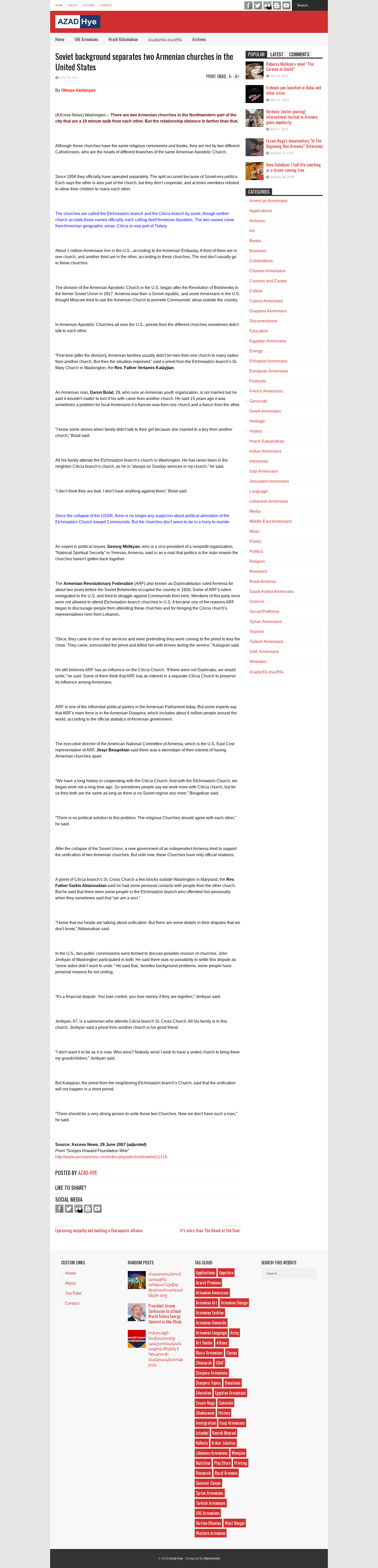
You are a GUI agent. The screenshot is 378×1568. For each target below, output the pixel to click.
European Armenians (268, 371)
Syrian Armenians (265, 621)
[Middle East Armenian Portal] (77, 24)
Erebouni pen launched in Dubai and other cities (293, 90)
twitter (258, 5)
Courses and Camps (268, 281)
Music (254, 531)
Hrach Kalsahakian (123, 39)
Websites (257, 661)
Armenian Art (206, 1303)
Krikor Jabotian (224, 1443)
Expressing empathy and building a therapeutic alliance (98, 1230)
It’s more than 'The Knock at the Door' (210, 1230)
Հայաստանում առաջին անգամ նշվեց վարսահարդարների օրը (165, 1284)
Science (256, 601)
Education (258, 331)
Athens (222, 1343)
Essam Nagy (205, 1403)
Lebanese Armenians (268, 501)
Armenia (257, 221)
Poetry (255, 541)
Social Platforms (264, 611)
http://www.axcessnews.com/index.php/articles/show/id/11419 (111, 1157)
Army (234, 1333)
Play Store (222, 1463)
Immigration (206, 1423)
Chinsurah (204, 1363)
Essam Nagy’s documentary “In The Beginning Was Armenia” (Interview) (294, 143)
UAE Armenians (86, 39)
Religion (257, 561)
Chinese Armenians (267, 271)
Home (59, 5)
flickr (267, 5)
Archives (199, 39)
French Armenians (266, 391)
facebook (248, 5)
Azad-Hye (87, 1173)
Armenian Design (234, 1303)
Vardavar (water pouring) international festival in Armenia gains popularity (292, 116)
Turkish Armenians (266, 641)
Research (258, 571)
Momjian (238, 1453)
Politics (256, 551)
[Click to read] (255, 70)
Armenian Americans (212, 1293)
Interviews (258, 461)
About (72, 5)
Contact (106, 5)
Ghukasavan (205, 1413)
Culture (256, 291)
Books (255, 241)
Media (255, 511)
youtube (286, 5)
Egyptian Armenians (267, 341)
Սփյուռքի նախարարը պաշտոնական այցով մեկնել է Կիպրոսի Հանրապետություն (165, 1348)
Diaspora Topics (208, 1383)
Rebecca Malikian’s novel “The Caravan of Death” (289, 66)
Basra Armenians (209, 1353)
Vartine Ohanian (208, 1523)
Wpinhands (212, 1558)
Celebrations (261, 261)
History (255, 431)
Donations (232, 1383)
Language (258, 491)
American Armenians (268, 201)
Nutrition (203, 1463)
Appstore (226, 1273)
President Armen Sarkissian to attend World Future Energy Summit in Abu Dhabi (165, 1314)
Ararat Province (208, 1283)
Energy (256, 351)
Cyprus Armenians (266, 301)
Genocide (258, 401)
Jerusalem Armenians (269, 481)
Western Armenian (210, 1533)
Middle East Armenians (270, 521)
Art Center (204, 1343)
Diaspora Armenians (268, 311)
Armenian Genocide (211, 1323)
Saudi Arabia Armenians (271, 591)
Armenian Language (211, 1333)
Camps (232, 1353)
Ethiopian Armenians (268, 361)
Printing (240, 1463)
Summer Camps (208, 1483)
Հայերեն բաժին (165, 39)
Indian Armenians (265, 451)
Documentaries (263, 321)
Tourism (256, 631)
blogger (277, 5)
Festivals (257, 381)
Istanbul (202, 1433)
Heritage (257, 421)
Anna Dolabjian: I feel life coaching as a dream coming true (293, 167)
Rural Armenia (262, 581)
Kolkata (202, 1443)
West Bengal (235, 1523)
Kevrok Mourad (224, 1433)
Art (252, 231)
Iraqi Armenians (263, 471)
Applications (260, 211)
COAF (220, 1363)
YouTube (88, 5)
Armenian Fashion (210, 1313)
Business (257, 251)
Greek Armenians (265, 411)
